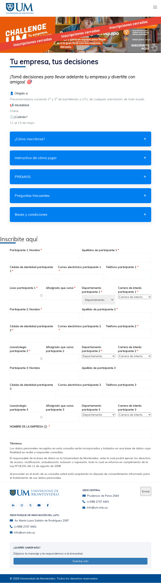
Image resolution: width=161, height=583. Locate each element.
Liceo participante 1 (23, 288)
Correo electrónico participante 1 (79, 267)
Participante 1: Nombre (25, 250)
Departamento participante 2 (91, 349)
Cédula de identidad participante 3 (31, 387)
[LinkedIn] (13, 505)
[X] (30, 505)
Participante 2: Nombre (25, 309)
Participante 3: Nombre (25, 368)
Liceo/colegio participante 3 (19, 407)
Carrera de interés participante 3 (130, 407)
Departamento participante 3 (91, 407)
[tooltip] (45, 426)
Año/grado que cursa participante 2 (59, 349)
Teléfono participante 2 (121, 326)
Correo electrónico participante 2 (79, 326)
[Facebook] (47, 505)
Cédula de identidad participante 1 (31, 269)
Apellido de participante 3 (99, 368)
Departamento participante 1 (91, 290)
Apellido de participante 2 (99, 309)
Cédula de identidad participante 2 (31, 328)
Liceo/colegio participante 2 (19, 349)
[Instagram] (21, 505)
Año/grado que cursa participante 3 (59, 407)
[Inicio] (20, 7)
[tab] (80, 139)
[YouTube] (39, 505)
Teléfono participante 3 (121, 385)
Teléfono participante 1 (121, 267)
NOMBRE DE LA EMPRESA (28, 426)
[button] (80, 139)
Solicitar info (80, 561)
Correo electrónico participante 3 (79, 385)
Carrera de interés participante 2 (130, 349)
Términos (16, 443)
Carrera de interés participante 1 (130, 290)
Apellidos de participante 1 (99, 250)
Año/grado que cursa (59, 288)
